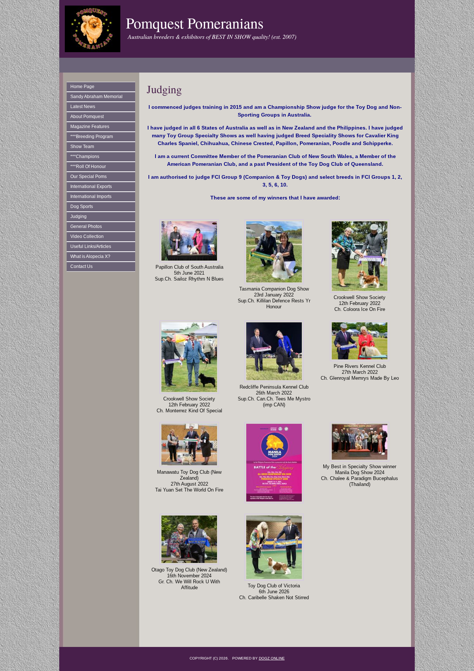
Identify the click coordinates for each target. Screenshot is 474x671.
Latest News (82, 106)
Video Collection (87, 236)
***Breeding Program (91, 136)
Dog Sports (81, 206)
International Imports (90, 196)
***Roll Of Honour (88, 166)
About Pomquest (87, 116)
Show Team (82, 146)
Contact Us (81, 266)
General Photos (86, 226)
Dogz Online (272, 658)
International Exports (91, 186)
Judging (78, 216)
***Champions (84, 156)
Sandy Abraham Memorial (96, 96)
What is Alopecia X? (90, 256)
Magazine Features (89, 126)
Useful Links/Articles (90, 246)
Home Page (82, 86)
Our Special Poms (88, 176)
